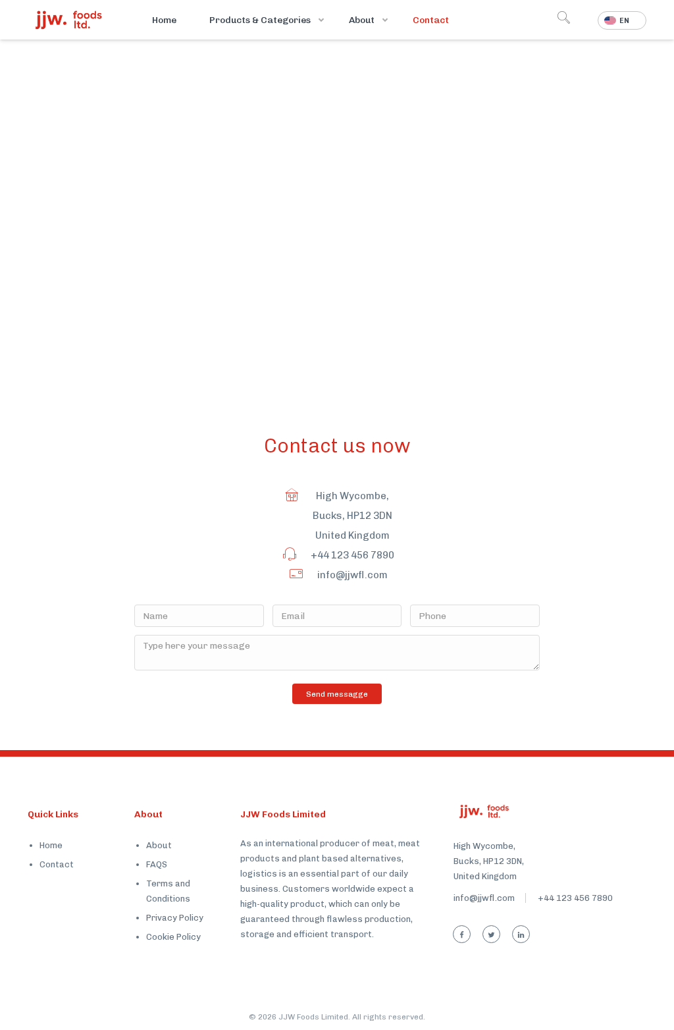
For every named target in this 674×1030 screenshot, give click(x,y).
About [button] (362, 20)
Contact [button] (431, 20)
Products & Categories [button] (261, 20)
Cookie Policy (173, 937)
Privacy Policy (174, 918)
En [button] (624, 20)
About (159, 845)
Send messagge (337, 694)
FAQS (156, 864)
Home (164, 20)
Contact (56, 864)
